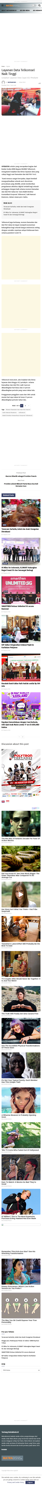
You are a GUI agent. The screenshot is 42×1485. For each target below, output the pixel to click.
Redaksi (4, 1449)
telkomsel (22, 412)
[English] (3, 802)
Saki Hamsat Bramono (10, 412)
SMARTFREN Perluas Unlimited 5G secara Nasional (18, 1352)
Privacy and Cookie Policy (15, 1482)
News (4, 525)
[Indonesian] (7, 802)
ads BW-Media (25, 10)
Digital (8, 66)
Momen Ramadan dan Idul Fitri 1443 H (18, 409)
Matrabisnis (12, 82)
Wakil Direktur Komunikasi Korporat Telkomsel (17, 415)
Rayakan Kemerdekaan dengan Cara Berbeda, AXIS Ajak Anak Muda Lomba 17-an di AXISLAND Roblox (20, 724)
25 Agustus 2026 (6, 534)
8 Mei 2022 (22, 82)
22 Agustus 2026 (6, 730)
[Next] (22, 736)
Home (3, 66)
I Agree (30, 1482)
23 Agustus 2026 (6, 689)
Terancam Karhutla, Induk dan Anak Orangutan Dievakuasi (21, 1337)
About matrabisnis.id (9, 10)
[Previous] (19, 736)
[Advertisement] (21, 36)
